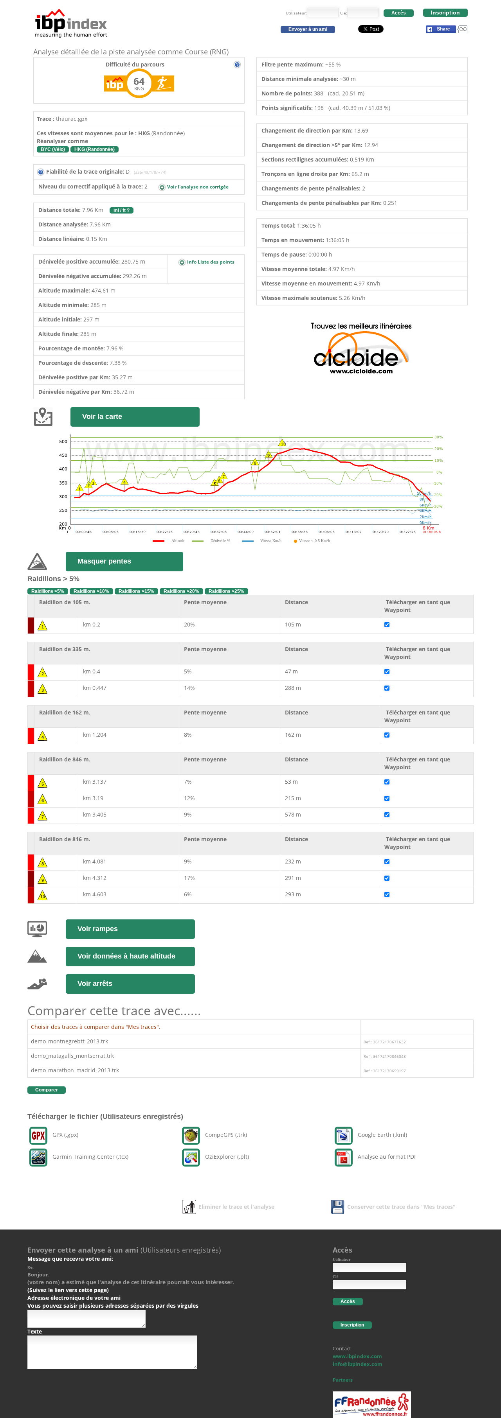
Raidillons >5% (47, 591)
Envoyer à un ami (307, 29)
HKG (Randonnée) (94, 149)
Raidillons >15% (136, 591)
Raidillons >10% (91, 591)
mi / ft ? (122, 210)
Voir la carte (102, 416)
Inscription (445, 12)
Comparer (46, 1090)
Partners (343, 1380)
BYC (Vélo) (53, 149)
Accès (398, 13)
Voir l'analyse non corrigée (197, 186)
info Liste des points (210, 261)
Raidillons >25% (226, 591)
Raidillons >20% (181, 591)
